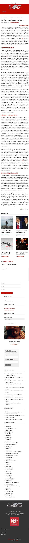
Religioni (7, 480)
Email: (6, 355)
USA (12, 261)
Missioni (7, 462)
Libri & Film (8, 457)
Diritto (7, 441)
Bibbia (7, 430)
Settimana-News (5, 256)
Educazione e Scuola (10, 444)
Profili (7, 477)
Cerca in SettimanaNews (9, 308)
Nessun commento (14, 22)
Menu (3, 11)
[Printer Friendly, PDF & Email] (24, 210)
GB (6, 387)
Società (7, 489)
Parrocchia (8, 468)
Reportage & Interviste (11, 482)
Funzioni (7, 448)
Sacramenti (8, 484)
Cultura (7, 437)
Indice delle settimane (9, 310)
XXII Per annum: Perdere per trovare (13, 412)
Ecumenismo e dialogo (11, 442)
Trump (9, 261)
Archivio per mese (8, 317)
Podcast (7, 471)
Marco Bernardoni (24, 25)
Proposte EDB (9, 478)
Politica (5, 16)
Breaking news (9, 432)
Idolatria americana (10, 417)
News (7, 464)
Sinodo (7, 487)
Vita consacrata (9, 496)
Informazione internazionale (12, 451)
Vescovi (7, 495)
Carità (7, 433)
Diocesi (7, 439)
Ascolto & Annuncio (10, 428)
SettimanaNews (11, 539)
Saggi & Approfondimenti (11, 486)
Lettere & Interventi (10, 455)
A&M (17, 540)
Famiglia (7, 446)
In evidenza (8, 450)
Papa (7, 466)
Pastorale (8, 469)
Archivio (7, 426)
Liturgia (7, 459)
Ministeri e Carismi (10, 460)
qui (8, 32)
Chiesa (7, 435)
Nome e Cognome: (9, 359)
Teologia (8, 493)
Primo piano (8, 475)
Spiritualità (8, 491)
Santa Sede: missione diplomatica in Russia (15, 415)
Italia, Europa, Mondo (10, 453)
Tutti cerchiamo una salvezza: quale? (14, 419)
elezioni (5, 261)
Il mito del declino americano (16, 397)
